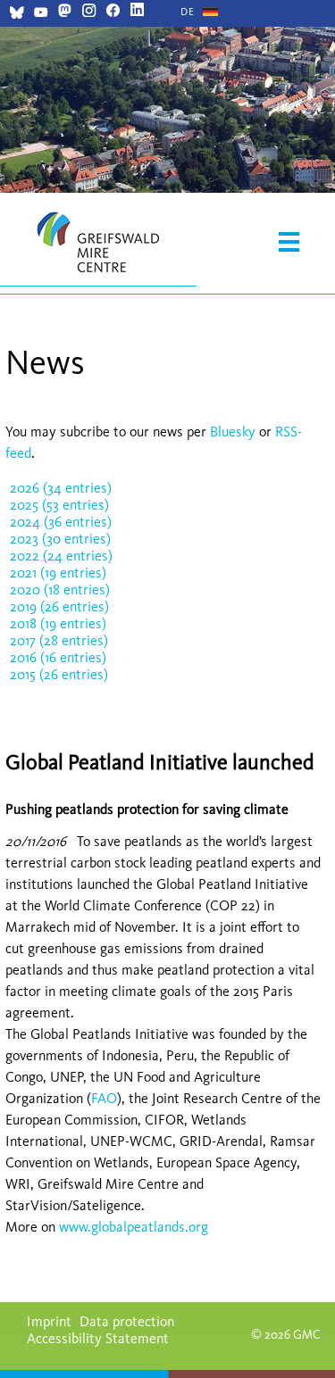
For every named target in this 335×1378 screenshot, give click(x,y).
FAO (104, 1098)
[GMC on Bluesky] (16, 14)
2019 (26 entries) (59, 606)
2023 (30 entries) (60, 538)
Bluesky (234, 431)
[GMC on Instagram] (88, 12)
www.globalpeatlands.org (133, 1226)
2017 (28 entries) (59, 640)
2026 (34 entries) (61, 487)
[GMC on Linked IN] (137, 12)
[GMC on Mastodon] (64, 12)
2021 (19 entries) (58, 572)
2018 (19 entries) (58, 623)
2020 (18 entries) (60, 589)
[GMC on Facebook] (113, 12)
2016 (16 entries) (58, 657)
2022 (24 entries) (61, 555)
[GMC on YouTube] (40, 14)
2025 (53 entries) (59, 504)
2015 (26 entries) (59, 674)
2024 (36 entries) (61, 521)
